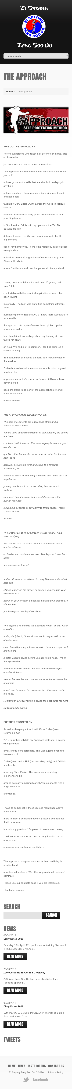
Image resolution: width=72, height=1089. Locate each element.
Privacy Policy (55, 1072)
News (21, 1066)
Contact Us (56, 1066)
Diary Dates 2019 (13, 938)
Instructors (37, 1066)
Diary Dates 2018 (13, 1006)
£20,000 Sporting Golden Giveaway (24, 972)
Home (9, 91)
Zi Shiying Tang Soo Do (22, 1072)
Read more (15, 956)
